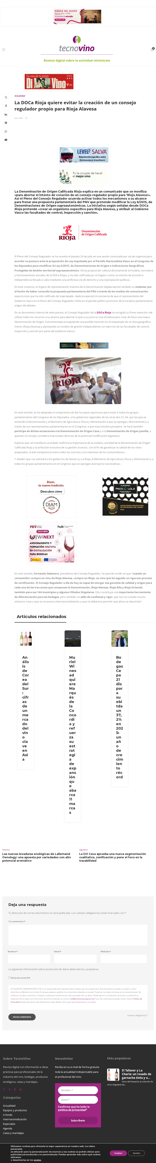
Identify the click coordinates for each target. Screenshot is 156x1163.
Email (57, 951)
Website (106, 951)
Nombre (13, 951)
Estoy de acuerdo (20, 978)
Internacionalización (15, 1119)
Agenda (7, 1128)
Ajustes (136, 1153)
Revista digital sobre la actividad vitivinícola (77, 60)
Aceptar (118, 1153)
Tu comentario (16, 921)
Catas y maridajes (13, 1133)
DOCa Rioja (104, 312)
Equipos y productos (15, 1110)
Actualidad (19, 96)
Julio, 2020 (18, 118)
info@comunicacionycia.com (82, 998)
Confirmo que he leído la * (74, 1108)
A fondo (7, 1115)
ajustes (37, 1160)
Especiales (9, 1124)
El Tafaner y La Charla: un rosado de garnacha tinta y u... (136, 1074)
